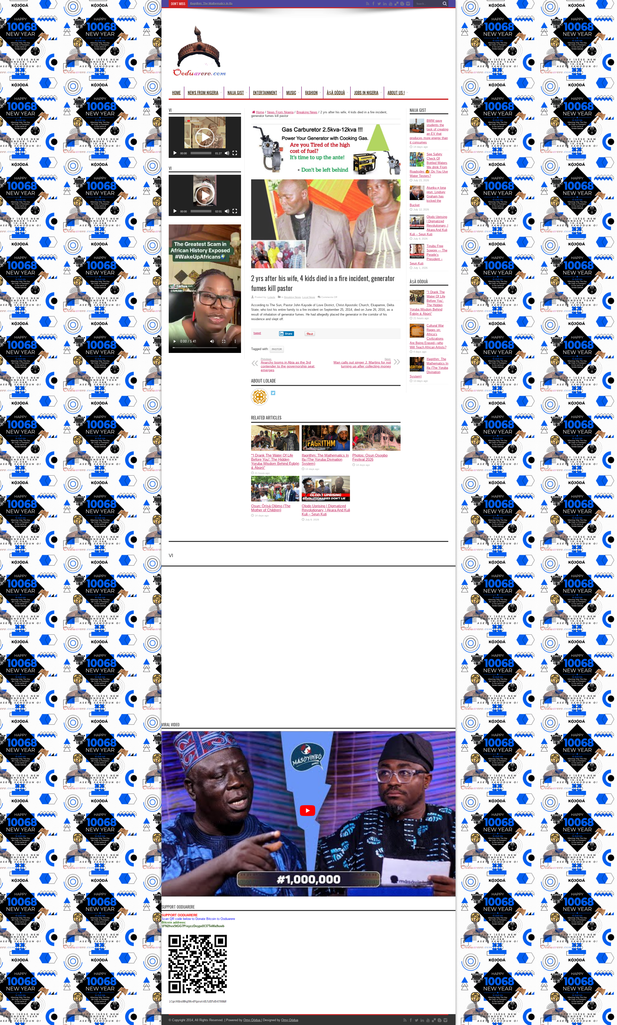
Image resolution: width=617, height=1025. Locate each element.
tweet (257, 333)
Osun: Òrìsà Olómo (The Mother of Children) (270, 508)
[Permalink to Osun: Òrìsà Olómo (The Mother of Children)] (275, 500)
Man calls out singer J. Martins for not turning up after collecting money (362, 362)
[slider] (201, 153)
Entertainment (265, 92)
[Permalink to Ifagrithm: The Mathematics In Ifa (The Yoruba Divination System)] (326, 450)
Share (288, 333)
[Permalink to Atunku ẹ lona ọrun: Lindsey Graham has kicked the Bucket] (417, 199)
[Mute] (227, 153)
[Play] (175, 153)
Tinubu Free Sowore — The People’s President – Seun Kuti (428, 254)
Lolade (271, 297)
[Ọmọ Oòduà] (199, 74)
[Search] (444, 3)
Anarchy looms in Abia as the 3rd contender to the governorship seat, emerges (288, 364)
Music (291, 92)
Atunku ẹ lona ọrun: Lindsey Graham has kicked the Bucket (428, 196)
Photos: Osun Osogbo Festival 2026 (370, 457)
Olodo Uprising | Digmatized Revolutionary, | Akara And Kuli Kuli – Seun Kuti (326, 510)
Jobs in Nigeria (366, 92)
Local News (308, 297)
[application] (205, 137)
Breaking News (306, 112)
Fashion (311, 92)
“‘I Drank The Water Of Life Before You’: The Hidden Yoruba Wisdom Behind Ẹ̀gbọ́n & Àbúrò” (275, 461)
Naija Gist (236, 92)
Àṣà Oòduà (336, 92)
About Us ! (396, 92)
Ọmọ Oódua (252, 1020)
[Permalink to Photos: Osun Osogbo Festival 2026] (376, 450)
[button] (205, 137)
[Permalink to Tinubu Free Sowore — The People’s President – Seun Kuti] (417, 257)
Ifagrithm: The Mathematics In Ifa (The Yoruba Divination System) (232, 3)
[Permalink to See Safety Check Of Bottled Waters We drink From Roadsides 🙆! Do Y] (417, 165)
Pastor (277, 349)
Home (176, 92)
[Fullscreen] (234, 153)
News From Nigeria (203, 92)
